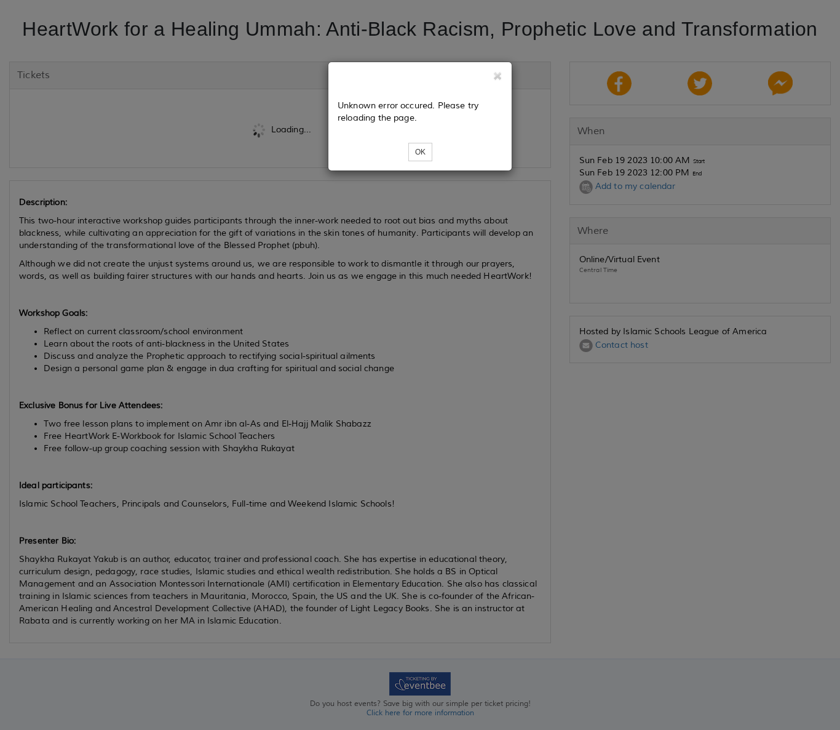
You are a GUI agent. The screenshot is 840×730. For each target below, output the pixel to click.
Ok (420, 152)
